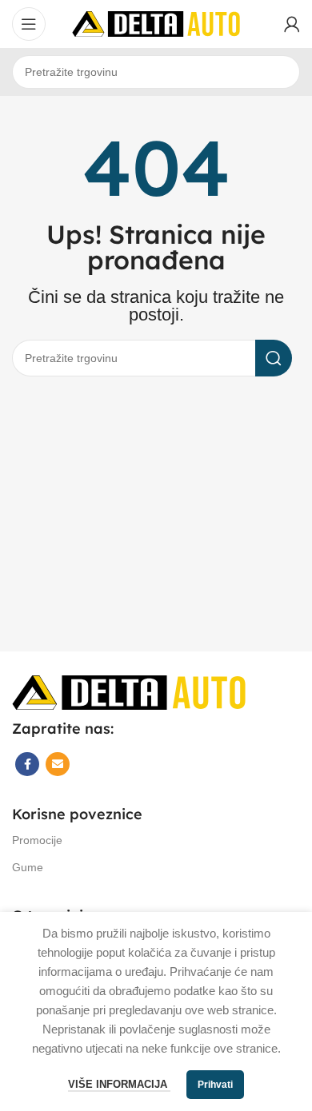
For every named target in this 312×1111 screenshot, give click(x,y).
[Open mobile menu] (29, 24)
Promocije (37, 840)
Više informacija (119, 1084)
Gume (27, 867)
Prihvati (215, 1084)
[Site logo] (156, 23)
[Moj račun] (292, 24)
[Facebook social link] (27, 764)
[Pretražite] (273, 358)
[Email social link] (58, 764)
